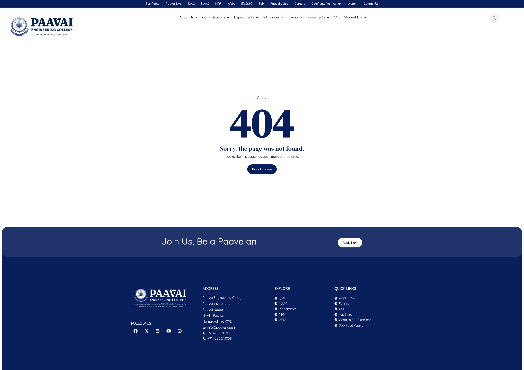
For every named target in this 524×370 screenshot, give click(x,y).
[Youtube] (168, 331)
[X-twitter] (146, 331)
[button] (188, 16)
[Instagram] (179, 331)
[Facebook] (135, 331)
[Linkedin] (157, 331)
